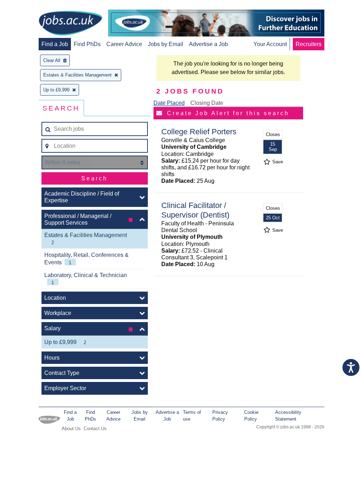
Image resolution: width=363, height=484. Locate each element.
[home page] (70, 24)
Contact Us (95, 428)
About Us (71, 428)
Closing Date (206, 103)
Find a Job (54, 44)
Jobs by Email (165, 44)
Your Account (270, 44)
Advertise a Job (208, 44)
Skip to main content (28, 6)
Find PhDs (87, 44)
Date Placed (169, 103)
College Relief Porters (198, 131)
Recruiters (309, 44)
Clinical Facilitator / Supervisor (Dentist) (195, 210)
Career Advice (124, 44)
